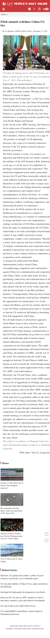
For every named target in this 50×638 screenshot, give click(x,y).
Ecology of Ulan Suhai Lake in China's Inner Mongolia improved (12, 485)
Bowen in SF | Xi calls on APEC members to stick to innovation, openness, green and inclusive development (23, 599)
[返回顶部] (46, 540)
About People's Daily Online (18, 626)
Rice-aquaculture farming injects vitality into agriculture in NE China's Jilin (11, 510)
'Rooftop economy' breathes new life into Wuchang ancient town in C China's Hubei (12, 536)
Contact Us (37, 626)
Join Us (30, 626)
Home (3, 14)
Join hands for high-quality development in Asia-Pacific (23, 592)
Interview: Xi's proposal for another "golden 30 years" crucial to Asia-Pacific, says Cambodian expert (22, 577)
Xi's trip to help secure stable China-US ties (18, 605)
